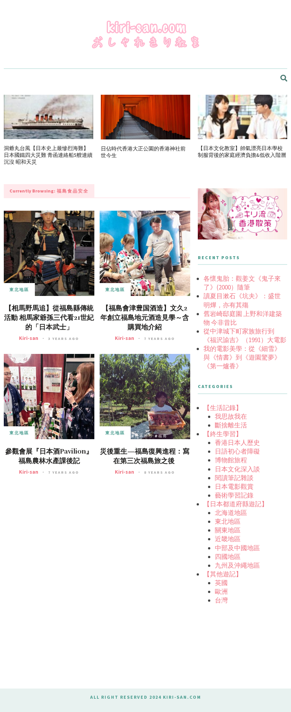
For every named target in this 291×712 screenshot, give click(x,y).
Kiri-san (28, 338)
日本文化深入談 (237, 469)
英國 (221, 583)
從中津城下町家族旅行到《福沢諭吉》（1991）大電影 (244, 335)
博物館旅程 (231, 460)
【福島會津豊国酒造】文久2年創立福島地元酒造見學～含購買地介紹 (144, 317)
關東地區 (228, 530)
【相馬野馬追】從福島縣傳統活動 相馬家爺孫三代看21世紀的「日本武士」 (49, 317)
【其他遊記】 (222, 574)
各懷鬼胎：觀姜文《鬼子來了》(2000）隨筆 (242, 282)
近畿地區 (228, 539)
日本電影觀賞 (234, 486)
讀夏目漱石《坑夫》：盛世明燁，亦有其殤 (242, 300)
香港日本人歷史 (237, 442)
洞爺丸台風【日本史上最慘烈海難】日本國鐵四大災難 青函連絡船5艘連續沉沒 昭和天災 (48, 155)
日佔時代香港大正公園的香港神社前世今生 (143, 152)
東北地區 (19, 289)
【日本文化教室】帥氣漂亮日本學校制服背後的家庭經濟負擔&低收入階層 (242, 151)
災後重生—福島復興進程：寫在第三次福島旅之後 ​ (144, 456)
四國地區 (228, 556)
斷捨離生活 (231, 425)
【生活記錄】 (222, 408)
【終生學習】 (222, 434)
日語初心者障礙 (237, 451)
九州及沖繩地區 (237, 565)
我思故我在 (231, 416)
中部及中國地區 (237, 548)
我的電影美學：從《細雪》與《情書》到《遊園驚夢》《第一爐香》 (242, 357)
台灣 (221, 600)
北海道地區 (231, 513)
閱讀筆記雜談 (234, 478)
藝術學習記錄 (234, 495)
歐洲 (221, 591)
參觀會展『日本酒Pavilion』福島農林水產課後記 (49, 456)
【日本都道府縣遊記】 (235, 504)
